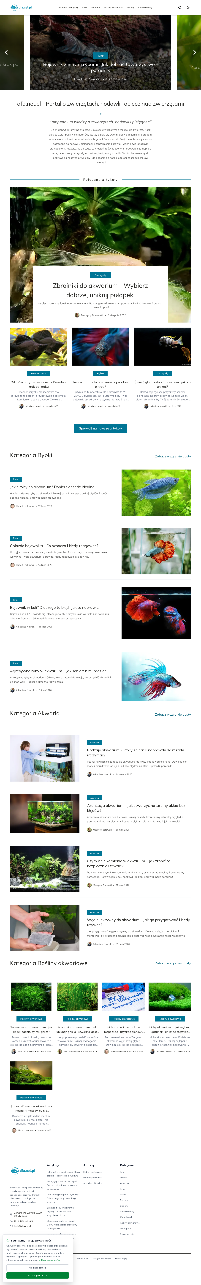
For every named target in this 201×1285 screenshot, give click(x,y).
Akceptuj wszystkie (37, 1275)
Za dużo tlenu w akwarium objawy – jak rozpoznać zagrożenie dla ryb (60, 1211)
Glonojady (100, 275)
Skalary (124, 1205)
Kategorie (127, 1165)
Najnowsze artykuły (68, 7)
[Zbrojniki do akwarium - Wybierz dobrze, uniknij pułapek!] (100, 255)
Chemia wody (145, 7)
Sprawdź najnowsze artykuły (100, 428)
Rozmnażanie (38, 373)
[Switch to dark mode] (188, 7)
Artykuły (53, 1165)
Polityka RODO (82, 1258)
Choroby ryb (126, 1217)
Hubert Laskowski (92, 1172)
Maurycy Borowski (92, 1177)
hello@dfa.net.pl (22, 1226)
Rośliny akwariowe (113, 7)
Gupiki (123, 1194)
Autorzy (89, 1165)
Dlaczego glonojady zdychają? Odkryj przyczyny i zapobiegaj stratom (63, 1198)
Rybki (84, 7)
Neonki (123, 1177)
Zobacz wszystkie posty (173, 456)
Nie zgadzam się (37, 1267)
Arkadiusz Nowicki (92, 1183)
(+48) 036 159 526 (23, 1221)
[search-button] (180, 7)
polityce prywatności (49, 1260)
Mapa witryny (121, 1258)
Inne (122, 1172)
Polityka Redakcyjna (102, 1258)
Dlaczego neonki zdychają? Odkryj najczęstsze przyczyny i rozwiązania (62, 1225)
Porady (130, 7)
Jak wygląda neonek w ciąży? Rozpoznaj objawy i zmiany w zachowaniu (62, 1185)
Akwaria (95, 7)
